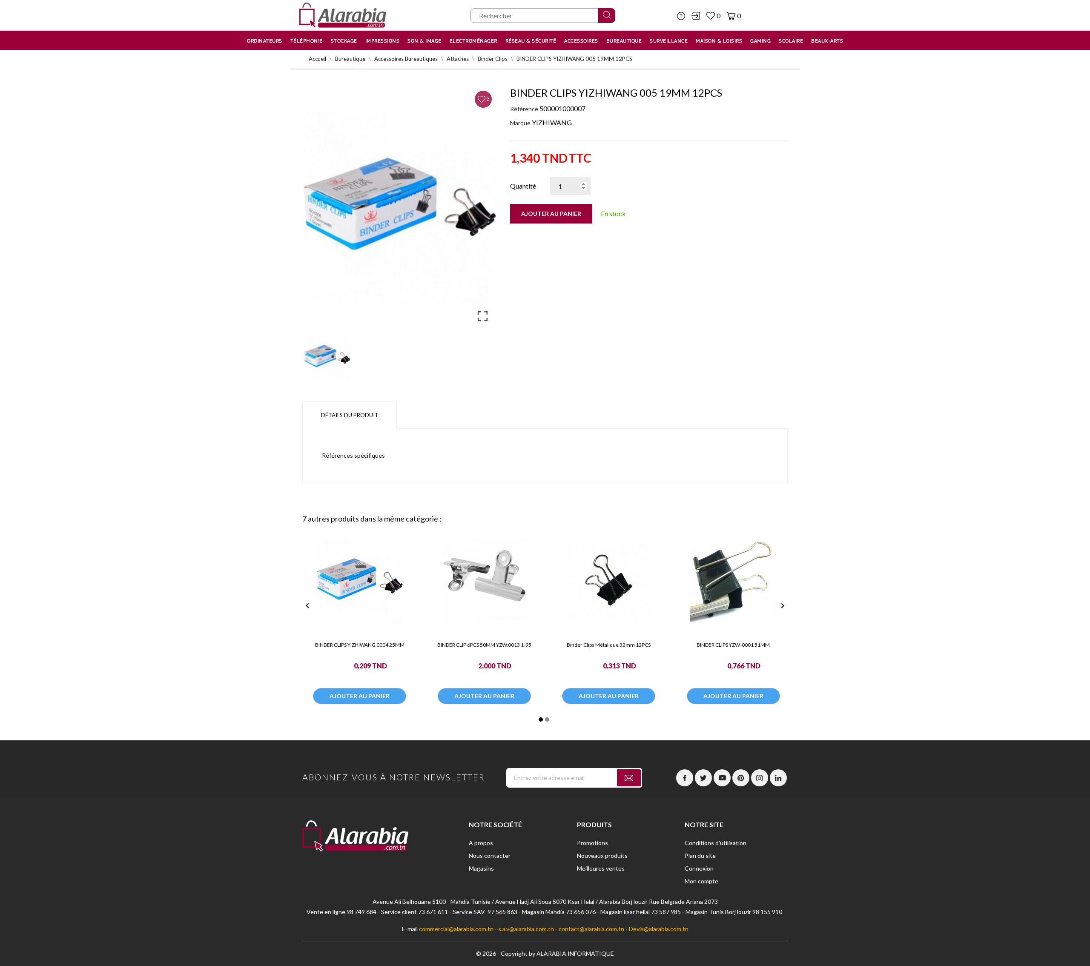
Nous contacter (490, 855)
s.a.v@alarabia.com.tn (526, 928)
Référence (524, 108)
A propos (481, 842)
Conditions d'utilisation (715, 842)
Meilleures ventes (601, 868)
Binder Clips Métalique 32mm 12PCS (609, 645)
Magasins (481, 868)
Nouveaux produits (602, 855)
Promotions (592, 842)
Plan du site (700, 855)
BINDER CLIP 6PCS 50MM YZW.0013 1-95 (484, 645)
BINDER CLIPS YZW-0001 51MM (733, 645)
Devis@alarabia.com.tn (658, 928)
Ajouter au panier (551, 213)
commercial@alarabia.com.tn (456, 928)
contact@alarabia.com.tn (591, 928)
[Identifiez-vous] (695, 16)
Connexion (699, 868)
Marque (520, 122)
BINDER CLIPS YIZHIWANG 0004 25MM (359, 645)
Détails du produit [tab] (350, 415)
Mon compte (701, 881)
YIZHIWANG (552, 122)
